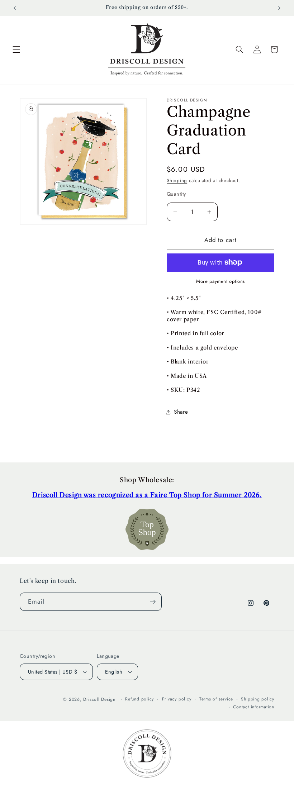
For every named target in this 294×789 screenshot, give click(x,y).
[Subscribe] (152, 602)
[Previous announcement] (15, 8)
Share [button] (181, 412)
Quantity (176, 194)
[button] (16, 49)
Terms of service (216, 699)
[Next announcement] (279, 8)
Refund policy (139, 699)
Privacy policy (176, 699)
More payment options (220, 281)
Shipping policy (257, 699)
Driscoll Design (99, 699)
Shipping (177, 180)
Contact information (253, 707)
